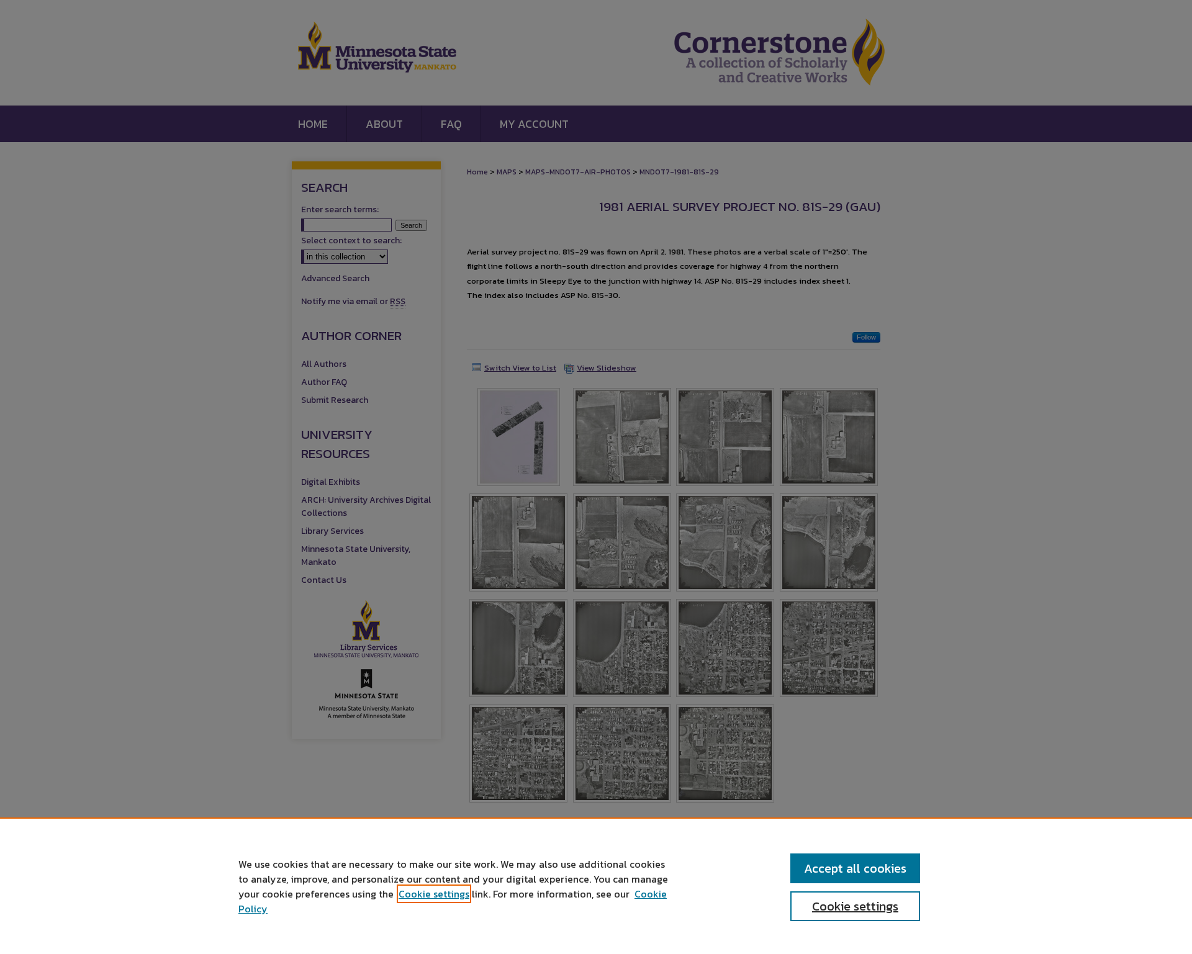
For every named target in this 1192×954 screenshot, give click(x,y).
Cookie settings (434, 893)
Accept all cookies (855, 868)
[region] (596, 885)
